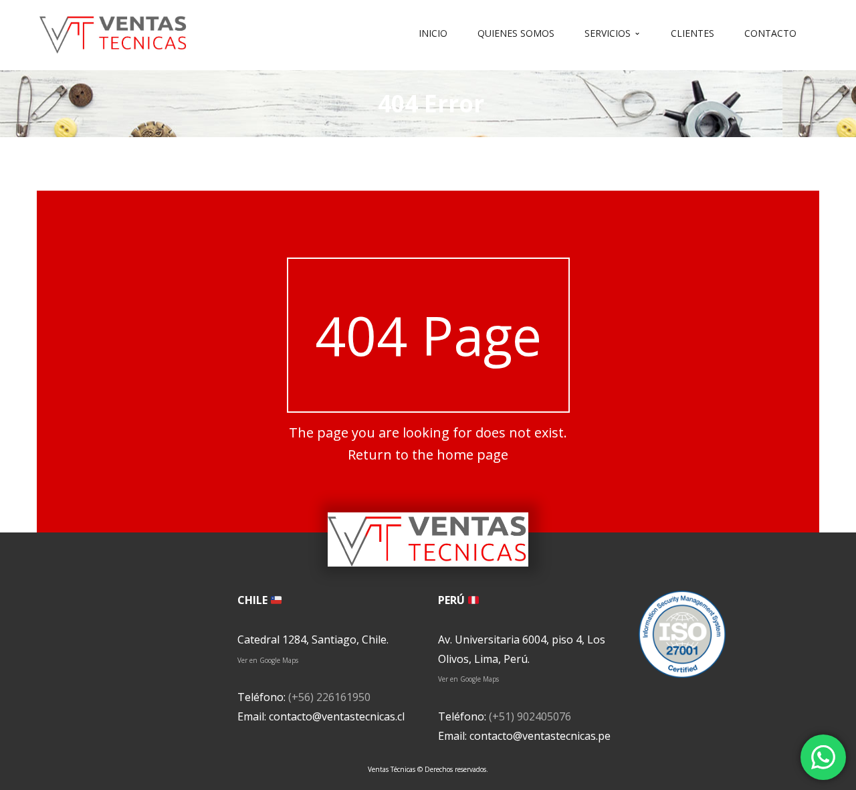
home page (472, 455)
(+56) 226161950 (329, 697)
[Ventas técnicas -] (113, 32)
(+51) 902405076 (530, 716)
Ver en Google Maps (267, 660)
